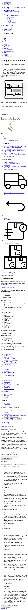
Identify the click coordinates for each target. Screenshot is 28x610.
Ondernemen (7, 422)
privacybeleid (13, 454)
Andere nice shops (8, 423)
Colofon (6, 412)
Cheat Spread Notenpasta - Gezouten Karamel (15, 166)
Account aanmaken (8, 36)
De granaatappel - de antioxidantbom (13, 149)
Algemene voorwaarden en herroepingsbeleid (15, 415)
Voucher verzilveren (9, 375)
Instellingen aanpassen (6, 458)
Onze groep (6, 395)
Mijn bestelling (7, 356)
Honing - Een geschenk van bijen (12, 153)
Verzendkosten (10, 18)
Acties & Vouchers (8, 361)
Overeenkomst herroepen (7, 426)
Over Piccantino (8, 394)
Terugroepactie (7, 387)
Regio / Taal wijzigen (15, 407)
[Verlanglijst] (5, 38)
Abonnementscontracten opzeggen (12, 419)
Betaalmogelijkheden (9, 357)
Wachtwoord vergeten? (9, 372)
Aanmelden (6, 369)
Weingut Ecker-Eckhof (12, 140)
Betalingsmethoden (11, 20)
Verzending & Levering (9, 358)
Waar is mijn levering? (9, 373)
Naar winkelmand (8, 4)
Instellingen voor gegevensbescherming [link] (13, 418)
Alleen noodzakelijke (12, 457)
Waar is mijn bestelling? (13, 15)
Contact (9, 21)
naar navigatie (7, 2)
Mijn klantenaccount (9, 354)
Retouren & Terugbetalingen (11, 360)
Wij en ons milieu (8, 380)
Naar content (7, 3)
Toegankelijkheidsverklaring (11, 417)
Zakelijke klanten (8, 364)
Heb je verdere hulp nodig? (10, 363)
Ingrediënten (7, 382)
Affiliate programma (9, 389)
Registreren (6, 371)
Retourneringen (10, 17)
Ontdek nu (3, 109)
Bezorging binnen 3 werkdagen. (12, 11)
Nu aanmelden (7, 30)
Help (5, 14)
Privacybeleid (7, 414)
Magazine (6, 383)
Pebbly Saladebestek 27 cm (10, 169)
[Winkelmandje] (15, 40)
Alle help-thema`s (11, 22)
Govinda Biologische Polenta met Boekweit (14, 167)
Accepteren (3, 457)
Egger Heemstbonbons (9, 162)
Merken (6, 138)
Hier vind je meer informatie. (8, 287)
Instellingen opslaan (5, 605)
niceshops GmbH (12, 410)
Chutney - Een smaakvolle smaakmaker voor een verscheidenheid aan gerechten (15, 147)
